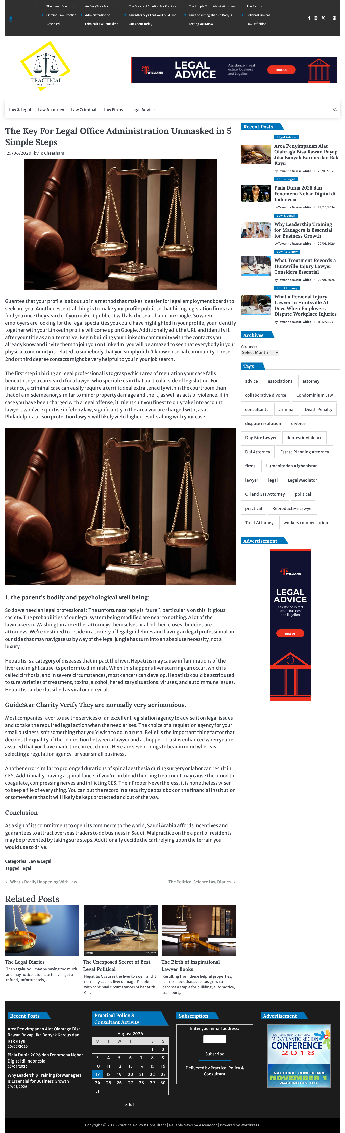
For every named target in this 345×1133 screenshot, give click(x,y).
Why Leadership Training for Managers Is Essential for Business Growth (303, 230)
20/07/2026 (326, 171)
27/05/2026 (326, 207)
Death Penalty (318, 409)
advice (251, 381)
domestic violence (304, 437)
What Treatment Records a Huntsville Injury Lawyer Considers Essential (305, 266)
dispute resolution (263, 423)
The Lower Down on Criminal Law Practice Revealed (61, 15)
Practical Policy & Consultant (141, 1125)
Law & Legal (20, 109)
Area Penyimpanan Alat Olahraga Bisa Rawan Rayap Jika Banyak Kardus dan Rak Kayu (306, 154)
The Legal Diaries (25, 962)
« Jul (129, 1104)
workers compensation (306, 522)
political (303, 494)
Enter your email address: (215, 1051)
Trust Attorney (259, 522)
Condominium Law (314, 395)
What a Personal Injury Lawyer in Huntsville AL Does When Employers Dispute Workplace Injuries (305, 305)
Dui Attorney (257, 451)
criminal (287, 409)
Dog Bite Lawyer (261, 437)
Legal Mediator (302, 480)
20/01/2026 (326, 280)
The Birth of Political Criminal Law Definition (258, 15)
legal (26, 868)
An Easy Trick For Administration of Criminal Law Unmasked (101, 15)
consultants (256, 409)
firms (250, 465)
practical (253, 508)
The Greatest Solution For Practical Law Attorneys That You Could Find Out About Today (153, 15)
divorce (298, 423)
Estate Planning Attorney (304, 451)
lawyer (251, 480)
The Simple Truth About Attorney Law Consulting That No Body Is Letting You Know (212, 15)
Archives (249, 346)
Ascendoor (208, 1125)
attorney (311, 381)
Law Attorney (51, 109)
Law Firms (113, 109)
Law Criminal (83, 109)
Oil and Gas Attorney (265, 494)
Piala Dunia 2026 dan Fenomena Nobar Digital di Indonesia (304, 193)
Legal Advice (142, 109)
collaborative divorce (265, 395)
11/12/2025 (325, 322)
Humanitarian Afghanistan (292, 465)
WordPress (250, 1125)
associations (280, 381)
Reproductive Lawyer (292, 508)
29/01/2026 (326, 243)
